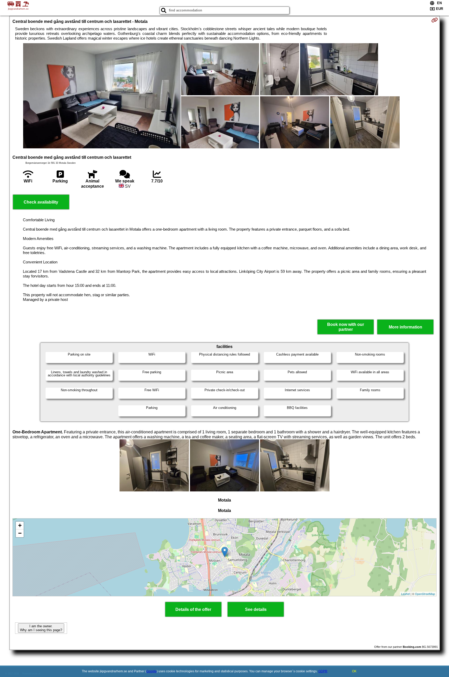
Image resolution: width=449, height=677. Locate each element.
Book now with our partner (345, 327)
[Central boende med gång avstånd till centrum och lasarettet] (102, 96)
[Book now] (434, 20)
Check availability (41, 202)
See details (256, 609)
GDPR (322, 671)
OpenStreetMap (425, 594)
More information (405, 327)
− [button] (20, 533)
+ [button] (20, 525)
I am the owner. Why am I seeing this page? (41, 628)
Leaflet (405, 594)
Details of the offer (193, 609)
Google (151, 671)
